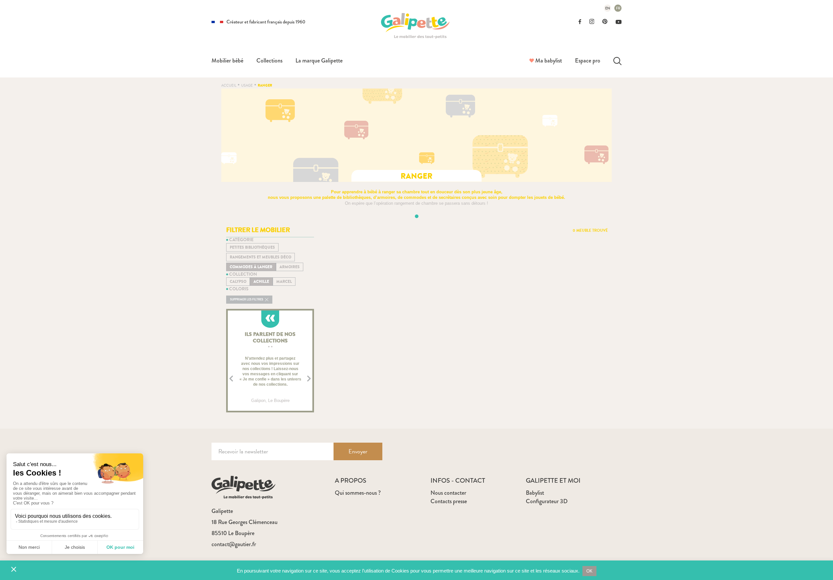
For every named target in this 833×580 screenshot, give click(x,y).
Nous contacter (448, 493)
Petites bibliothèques (252, 247)
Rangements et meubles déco (260, 257)
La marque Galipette (319, 60)
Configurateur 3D (546, 501)
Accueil (228, 85)
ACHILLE (261, 281)
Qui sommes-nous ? (358, 493)
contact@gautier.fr (234, 544)
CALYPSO (238, 281)
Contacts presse (448, 501)
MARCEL (284, 281)
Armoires (290, 267)
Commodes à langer (251, 267)
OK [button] (589, 571)
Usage (247, 85)
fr (618, 8)
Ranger (265, 85)
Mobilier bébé (227, 60)
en (607, 8)
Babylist (535, 493)
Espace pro (587, 60)
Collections (269, 60)
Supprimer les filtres (247, 299)
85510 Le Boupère (233, 533)
